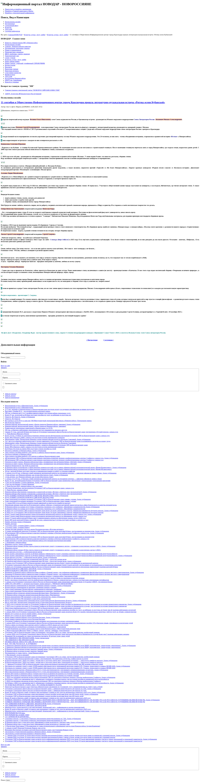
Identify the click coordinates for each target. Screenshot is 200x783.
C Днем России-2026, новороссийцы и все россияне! (24, 486)
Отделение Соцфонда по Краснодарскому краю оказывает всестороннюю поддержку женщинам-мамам (42, 621)
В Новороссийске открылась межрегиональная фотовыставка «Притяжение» (32, 595)
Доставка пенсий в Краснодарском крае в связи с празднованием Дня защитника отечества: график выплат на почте (46, 659)
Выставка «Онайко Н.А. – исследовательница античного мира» (27, 411)
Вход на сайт (5, 366)
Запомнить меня (11, 383)
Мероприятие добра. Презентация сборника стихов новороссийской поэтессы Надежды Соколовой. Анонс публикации (48, 439)
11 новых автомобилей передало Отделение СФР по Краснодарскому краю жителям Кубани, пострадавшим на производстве (49, 537)
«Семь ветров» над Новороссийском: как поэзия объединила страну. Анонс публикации (36, 475)
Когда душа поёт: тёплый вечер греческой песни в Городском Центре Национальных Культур (38, 602)
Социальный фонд (11, 25)
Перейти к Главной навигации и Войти (19, 11)
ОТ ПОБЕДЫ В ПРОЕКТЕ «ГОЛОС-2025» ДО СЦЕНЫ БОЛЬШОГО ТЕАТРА (33, 685)
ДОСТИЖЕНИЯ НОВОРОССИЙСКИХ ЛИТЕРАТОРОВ (25, 705)
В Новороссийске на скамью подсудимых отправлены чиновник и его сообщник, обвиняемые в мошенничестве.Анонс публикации (52, 507)
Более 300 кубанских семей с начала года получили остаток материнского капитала (35, 437)
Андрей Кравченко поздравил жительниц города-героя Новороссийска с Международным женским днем (42, 629)
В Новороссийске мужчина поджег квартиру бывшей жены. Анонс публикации (33, 649)
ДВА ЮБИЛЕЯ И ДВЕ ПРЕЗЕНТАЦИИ (19, 640)
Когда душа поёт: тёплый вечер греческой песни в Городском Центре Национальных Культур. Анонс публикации (45, 600)
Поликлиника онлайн (13, 22)
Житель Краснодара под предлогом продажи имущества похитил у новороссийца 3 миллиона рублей (41, 576)
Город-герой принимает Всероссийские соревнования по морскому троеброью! (33, 589)
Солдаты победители (12, 31)
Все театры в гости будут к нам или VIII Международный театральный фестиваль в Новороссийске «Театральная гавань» (48, 421)
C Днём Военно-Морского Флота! (17, 434)
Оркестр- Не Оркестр (12, 419)
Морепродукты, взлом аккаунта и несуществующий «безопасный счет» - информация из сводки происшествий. (45, 707)
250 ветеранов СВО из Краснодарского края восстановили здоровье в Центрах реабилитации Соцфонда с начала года (47, 539)
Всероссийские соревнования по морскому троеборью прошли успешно (30, 587)
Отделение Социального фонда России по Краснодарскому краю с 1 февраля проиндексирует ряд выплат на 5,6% (45, 690)
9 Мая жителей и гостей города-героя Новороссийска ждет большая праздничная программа (38, 540)
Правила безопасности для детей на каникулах (21, 466)
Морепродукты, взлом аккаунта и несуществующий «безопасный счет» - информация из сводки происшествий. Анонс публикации (52, 711)
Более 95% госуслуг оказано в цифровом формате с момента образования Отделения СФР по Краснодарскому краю (46, 445)
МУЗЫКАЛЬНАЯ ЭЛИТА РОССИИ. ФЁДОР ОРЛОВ (24, 642)
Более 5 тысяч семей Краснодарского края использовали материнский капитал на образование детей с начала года (46, 516)
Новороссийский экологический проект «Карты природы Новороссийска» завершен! (35, 426)
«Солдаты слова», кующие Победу (17, 527)
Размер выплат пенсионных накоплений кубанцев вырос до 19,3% (28, 428)
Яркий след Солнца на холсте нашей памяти (21, 615)
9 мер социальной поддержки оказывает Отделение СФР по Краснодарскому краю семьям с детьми (40, 501)
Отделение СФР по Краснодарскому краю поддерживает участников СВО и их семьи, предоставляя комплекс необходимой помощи (52, 632)
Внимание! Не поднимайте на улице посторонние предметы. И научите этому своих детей (37, 636)
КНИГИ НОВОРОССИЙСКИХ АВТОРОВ (20, 570)
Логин (4, 372)
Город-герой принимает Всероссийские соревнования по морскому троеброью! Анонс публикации (40, 591)
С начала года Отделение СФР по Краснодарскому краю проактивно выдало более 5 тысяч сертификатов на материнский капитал (51, 563)
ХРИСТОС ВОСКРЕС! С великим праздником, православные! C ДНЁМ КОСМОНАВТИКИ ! (39, 584)
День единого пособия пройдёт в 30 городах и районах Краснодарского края (32, 456)
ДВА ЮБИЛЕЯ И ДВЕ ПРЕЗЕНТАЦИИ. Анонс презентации (27, 638)
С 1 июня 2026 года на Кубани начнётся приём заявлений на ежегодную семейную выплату (38, 503)
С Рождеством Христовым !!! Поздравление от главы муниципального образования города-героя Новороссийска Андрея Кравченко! (52, 726)
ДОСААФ (8, 29)
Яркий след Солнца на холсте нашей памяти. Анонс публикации (28, 614)
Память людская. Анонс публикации (18, 522)
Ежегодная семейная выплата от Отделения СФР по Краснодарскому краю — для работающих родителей (43, 608)
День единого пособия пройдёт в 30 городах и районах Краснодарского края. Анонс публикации (39, 452)
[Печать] (31, 110)
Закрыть (4, 367)
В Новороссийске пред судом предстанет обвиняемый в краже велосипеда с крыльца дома (37, 724)
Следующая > (109, 340)
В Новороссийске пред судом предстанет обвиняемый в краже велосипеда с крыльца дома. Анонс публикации (44, 722)
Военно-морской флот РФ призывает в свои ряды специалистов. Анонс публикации (35, 597)
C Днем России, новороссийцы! (16, 490)
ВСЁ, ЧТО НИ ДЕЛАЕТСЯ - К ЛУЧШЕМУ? (21, 644)
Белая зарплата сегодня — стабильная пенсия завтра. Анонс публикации (31, 557)
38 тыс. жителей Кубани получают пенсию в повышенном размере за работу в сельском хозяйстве (40, 471)
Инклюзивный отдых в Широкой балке (19, 407)
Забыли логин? (10, 396)
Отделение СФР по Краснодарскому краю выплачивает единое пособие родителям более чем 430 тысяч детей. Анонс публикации (51, 694)
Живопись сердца (11, 548)
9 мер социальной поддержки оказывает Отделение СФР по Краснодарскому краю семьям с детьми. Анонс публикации (48, 499)
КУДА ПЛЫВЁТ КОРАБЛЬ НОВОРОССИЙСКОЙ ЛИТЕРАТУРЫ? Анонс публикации (36, 495)
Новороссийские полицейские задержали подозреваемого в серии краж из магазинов (35, 627)
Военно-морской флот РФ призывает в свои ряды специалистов (28, 599)
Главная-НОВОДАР (15, 35)
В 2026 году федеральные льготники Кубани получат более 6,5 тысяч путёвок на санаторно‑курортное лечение (44, 578)
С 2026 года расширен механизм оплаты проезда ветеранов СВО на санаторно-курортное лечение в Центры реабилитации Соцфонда (53, 681)
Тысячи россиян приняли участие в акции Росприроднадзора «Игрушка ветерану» (34, 529)
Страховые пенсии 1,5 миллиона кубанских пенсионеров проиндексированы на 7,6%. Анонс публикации (43, 718)
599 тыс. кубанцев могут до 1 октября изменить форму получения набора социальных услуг (38, 413)
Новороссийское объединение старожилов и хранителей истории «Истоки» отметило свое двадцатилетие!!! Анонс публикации (50, 492)
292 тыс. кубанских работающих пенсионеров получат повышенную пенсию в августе (36, 430)
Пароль (5, 377)
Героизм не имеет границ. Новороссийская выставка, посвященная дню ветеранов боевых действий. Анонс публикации (48, 462)
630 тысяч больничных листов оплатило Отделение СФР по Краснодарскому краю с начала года (39, 488)
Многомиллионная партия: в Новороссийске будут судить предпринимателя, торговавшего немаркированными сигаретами (49, 672)
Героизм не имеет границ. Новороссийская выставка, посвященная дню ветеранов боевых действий (41, 464)
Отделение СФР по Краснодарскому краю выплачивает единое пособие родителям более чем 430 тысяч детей (44, 696)
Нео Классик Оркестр (13, 422)
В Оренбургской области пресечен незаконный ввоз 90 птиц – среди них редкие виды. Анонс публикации (43, 561)
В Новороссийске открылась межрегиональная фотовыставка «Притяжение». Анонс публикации (40, 593)
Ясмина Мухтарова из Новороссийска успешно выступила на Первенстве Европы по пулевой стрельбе (42, 675)
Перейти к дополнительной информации (19, 13)
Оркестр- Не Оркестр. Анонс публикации (20, 417)
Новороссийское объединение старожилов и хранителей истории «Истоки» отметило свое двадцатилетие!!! (43, 494)
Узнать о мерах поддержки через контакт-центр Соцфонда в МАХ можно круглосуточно (36, 625)
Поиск (3, 357)
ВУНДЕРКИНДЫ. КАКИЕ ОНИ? (17, 715)
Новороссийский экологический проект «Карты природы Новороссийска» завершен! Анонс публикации (42, 424)
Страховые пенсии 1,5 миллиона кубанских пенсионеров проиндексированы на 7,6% (35, 720)
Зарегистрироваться (12, 397)
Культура (8, 27)
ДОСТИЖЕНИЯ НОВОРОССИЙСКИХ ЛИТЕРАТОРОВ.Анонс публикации (33, 704)
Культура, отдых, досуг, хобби (34, 35)
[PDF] (29, 110)
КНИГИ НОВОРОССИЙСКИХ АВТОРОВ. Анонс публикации (28, 569)
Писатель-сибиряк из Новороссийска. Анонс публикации (25, 451)
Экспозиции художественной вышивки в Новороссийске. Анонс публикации (33, 732)
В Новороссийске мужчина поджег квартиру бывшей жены (26, 651)
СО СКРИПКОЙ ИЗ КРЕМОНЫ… (17, 717)
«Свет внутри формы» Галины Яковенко (19, 484)
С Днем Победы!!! (11, 535)
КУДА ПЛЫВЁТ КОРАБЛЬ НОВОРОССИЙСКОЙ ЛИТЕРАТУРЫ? (29, 497)
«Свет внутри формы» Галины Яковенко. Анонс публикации (27, 482)
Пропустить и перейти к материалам (18, 9)
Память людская (10, 524)
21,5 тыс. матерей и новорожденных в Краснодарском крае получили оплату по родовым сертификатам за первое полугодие (49, 409)
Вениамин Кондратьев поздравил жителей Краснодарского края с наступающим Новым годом (39, 730)
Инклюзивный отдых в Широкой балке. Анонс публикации (26, 406)
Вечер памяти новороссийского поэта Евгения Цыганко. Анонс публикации (32, 617)
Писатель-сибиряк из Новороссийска (18, 454)
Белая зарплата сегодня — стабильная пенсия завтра (23, 552)
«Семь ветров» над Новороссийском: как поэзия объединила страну (29, 477)
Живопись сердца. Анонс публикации (18, 544)
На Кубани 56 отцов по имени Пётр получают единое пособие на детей (30, 449)
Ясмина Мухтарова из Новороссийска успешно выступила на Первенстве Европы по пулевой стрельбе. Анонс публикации (49, 674)
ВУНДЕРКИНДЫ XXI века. (15, 713)
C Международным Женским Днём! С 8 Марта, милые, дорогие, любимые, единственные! (37, 630)
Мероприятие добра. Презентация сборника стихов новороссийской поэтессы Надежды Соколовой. (40, 443)
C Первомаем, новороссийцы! (15, 542)
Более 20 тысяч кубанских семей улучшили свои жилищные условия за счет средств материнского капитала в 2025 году (48, 698)
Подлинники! (10, 24)
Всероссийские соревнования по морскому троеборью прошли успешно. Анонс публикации (38, 585)
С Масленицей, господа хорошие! (17, 655)
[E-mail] (32, 110)
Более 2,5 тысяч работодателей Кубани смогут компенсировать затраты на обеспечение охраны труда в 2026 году (45, 518)
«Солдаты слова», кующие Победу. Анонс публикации (24, 525)
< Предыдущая (92, 340)
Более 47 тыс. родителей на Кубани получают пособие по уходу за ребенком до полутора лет (38, 415)
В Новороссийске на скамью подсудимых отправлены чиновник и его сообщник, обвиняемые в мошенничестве (45, 509)
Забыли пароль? (10, 394)
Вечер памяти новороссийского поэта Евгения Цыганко (25, 619)
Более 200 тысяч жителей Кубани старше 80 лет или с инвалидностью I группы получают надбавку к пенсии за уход (46, 520)
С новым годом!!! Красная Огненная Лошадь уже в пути (25, 728)
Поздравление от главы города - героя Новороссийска (24, 653)
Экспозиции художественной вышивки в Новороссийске (25, 733)
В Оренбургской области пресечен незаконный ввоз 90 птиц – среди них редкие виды (35, 559)
